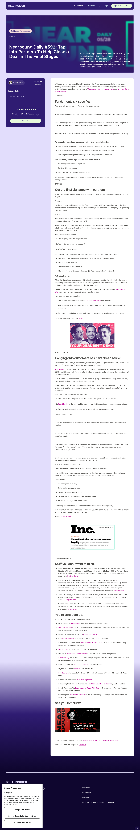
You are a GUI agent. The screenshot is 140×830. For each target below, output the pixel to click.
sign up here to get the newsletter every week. (101, 740)
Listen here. (72, 609)
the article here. (65, 516)
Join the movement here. (104, 89)
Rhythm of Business (81, 665)
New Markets (75, 623)
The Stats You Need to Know (99, 684)
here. (81, 318)
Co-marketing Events (84, 680)
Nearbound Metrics (90, 634)
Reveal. (91, 89)
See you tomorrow (16, 96)
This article (59, 369)
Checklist (77, 669)
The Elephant (63, 649)
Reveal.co (82, 745)
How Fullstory (63, 658)
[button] (78, 6)
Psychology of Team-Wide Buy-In (88, 688)
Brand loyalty (63, 404)
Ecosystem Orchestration (77, 654)
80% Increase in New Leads (91, 643)
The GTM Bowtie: (65, 628)
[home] (16, 6)
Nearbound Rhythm (77, 695)
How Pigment (63, 673)
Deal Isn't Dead (68, 638)
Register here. (72, 576)
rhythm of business (93, 300)
